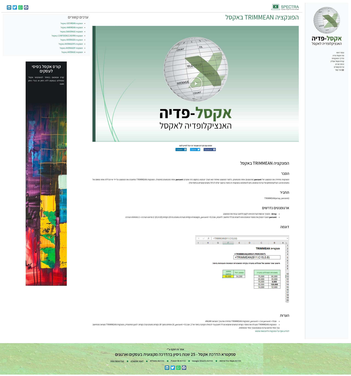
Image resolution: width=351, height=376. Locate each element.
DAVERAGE (71, 31)
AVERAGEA (71, 39)
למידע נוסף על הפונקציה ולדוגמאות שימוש (272, 331)
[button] (26, 7)
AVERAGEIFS (71, 44)
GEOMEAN (72, 23)
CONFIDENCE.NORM (67, 35)
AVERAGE (72, 52)
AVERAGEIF (71, 48)
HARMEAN (72, 27)
